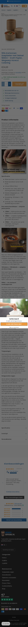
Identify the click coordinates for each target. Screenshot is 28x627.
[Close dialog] (27, 300)
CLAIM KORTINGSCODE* (14, 324)
